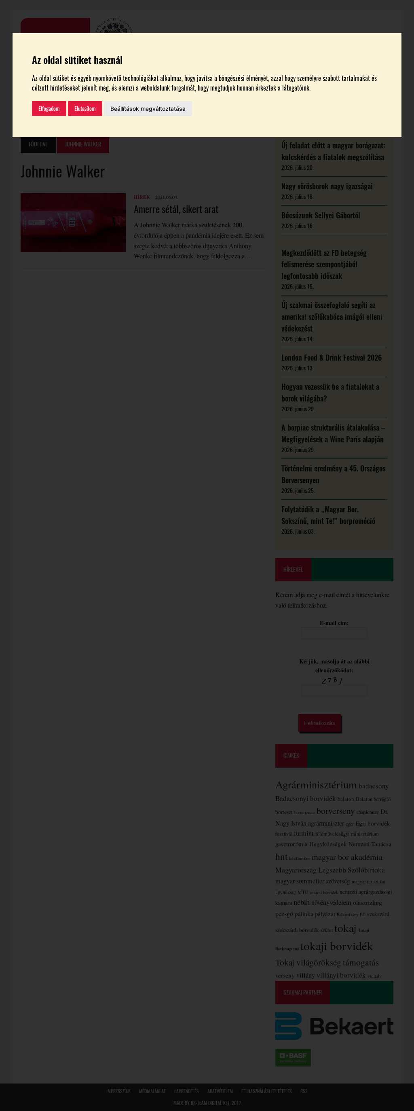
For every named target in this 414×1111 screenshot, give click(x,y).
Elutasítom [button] (85, 108)
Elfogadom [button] (49, 108)
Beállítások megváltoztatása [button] (148, 108)
